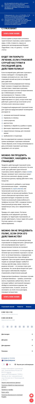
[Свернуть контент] (33, 334)
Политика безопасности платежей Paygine (11, 395)
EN (10, 364)
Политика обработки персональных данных (12, 386)
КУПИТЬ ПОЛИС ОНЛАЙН (12, 34)
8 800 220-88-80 (6, 318)
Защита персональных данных (10, 382)
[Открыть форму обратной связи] (31, 400)
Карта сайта (5, 392)
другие (9, 372)
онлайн (29, 172)
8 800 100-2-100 (6, 312)
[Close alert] (33, 2)
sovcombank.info (8, 8)
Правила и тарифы (7, 389)
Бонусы (28, 307)
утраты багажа (18, 189)
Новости (20, 307)
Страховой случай (7, 307)
